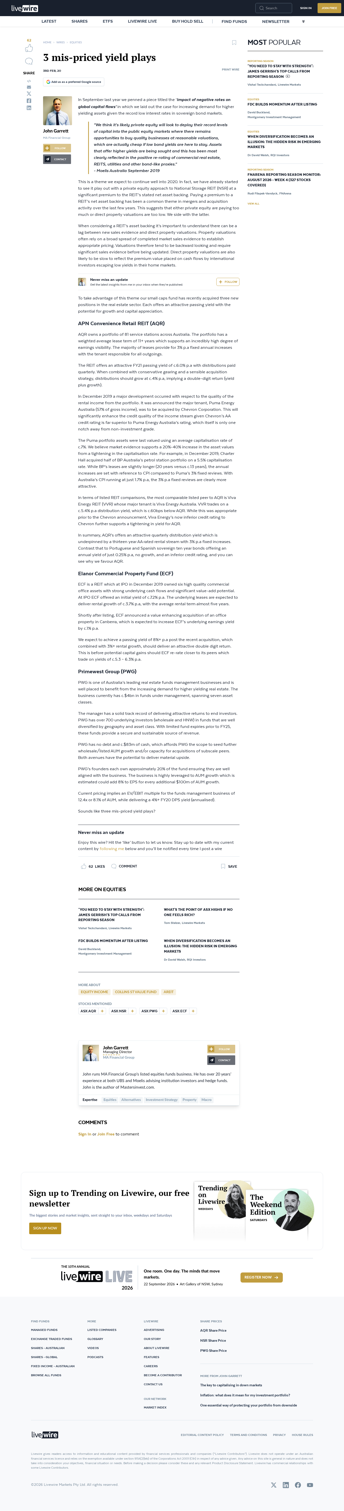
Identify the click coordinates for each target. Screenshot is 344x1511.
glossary (95, 1339)
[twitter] (28, 93)
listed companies (101, 1330)
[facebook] (28, 100)
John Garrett (55, 131)
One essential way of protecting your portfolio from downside (248, 1405)
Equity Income (94, 992)
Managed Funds (44, 1330)
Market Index (155, 1407)
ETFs (108, 21)
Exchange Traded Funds (51, 1339)
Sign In (306, 8)
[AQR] (102, 1011)
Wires (60, 42)
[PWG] (163, 1011)
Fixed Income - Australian (53, 1366)
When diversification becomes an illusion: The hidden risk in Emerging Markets (200, 946)
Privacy (279, 1435)
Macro (206, 1100)
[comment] (29, 61)
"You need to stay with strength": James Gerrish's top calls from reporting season (111, 915)
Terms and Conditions (248, 1435)
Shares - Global (44, 1357)
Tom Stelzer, (172, 923)
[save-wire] (234, 44)
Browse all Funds (46, 1375)
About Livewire (156, 1348)
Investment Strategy (162, 1100)
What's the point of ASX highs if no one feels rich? (198, 912)
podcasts (95, 1357)
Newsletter (275, 21)
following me (112, 849)
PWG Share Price (213, 1351)
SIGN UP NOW (45, 1228)
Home (47, 42)
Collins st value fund (136, 992)
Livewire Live (142, 21)
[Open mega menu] (303, 21)
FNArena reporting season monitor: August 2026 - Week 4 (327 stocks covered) (284, 180)
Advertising (154, 1330)
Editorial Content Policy (202, 1435)
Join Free (329, 8)
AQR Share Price (213, 1330)
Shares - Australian (47, 1348)
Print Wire (230, 69)
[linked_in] (28, 107)
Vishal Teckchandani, (93, 928)
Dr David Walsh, (175, 959)
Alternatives (131, 1100)
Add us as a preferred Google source (76, 82)
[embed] (29, 81)
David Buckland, (89, 949)
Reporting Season (260, 60)
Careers (151, 1366)
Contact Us (153, 1384)
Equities (76, 42)
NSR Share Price (213, 1340)
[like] (28, 47)
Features (151, 1357)
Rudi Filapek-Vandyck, (263, 193)
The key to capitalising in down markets (231, 1385)
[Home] (25, 8)
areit (169, 992)
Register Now (258, 1277)
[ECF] (193, 1011)
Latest (49, 21)
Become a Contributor (163, 1375)
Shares (80, 21)
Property (189, 1100)
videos (93, 1348)
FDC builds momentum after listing (113, 941)
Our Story (152, 1339)
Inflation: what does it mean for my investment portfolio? (245, 1395)
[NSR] (132, 1011)
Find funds (234, 21)
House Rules (302, 1435)
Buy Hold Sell (187, 21)
